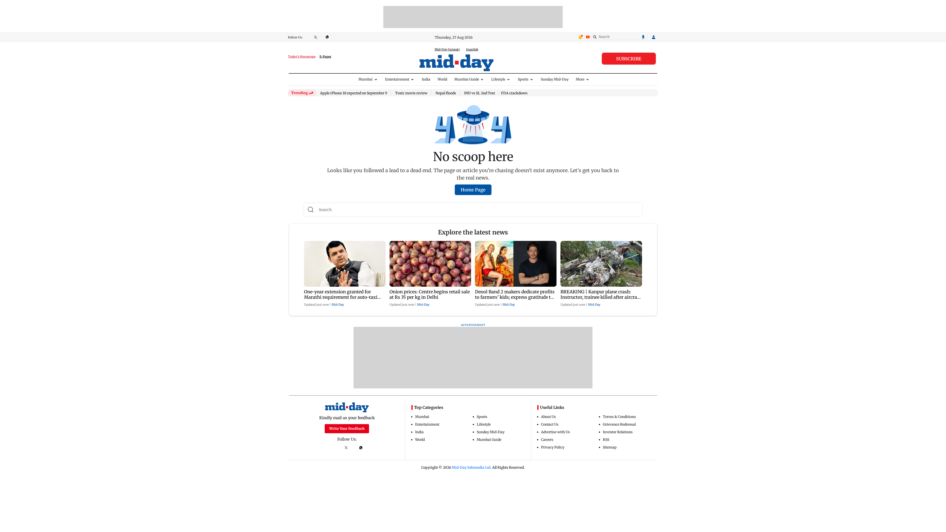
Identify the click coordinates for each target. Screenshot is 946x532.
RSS (606, 439)
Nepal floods (446, 93)
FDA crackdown (514, 93)
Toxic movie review (411, 93)
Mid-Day (338, 304)
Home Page (473, 190)
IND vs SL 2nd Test (479, 93)
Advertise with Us (555, 432)
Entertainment (397, 79)
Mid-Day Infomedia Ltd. (471, 467)
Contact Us (549, 424)
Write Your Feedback (347, 428)
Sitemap (610, 447)
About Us (548, 417)
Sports (523, 79)
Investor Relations (618, 432)
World (442, 79)
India (426, 79)
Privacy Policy (552, 447)
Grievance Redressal (619, 424)
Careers (547, 439)
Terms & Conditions (619, 417)
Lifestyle (498, 79)
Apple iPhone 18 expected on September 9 (353, 93)
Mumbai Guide (466, 79)
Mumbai (365, 79)
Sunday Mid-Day (555, 79)
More (580, 79)
